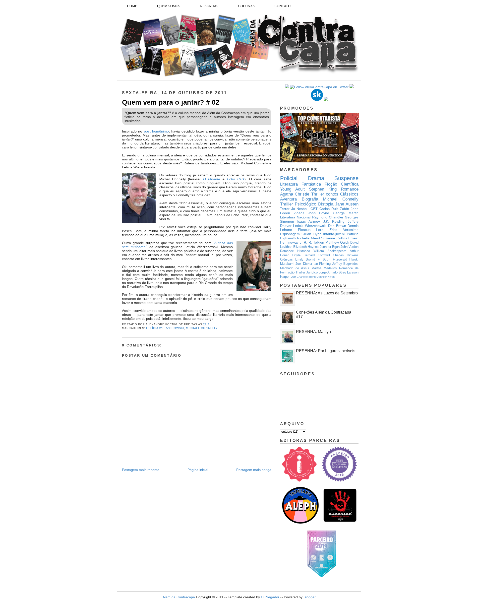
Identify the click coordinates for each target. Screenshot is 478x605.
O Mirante (211, 179)
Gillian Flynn (311, 234)
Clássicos (349, 194)
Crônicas (286, 259)
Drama (316, 178)
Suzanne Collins (334, 238)
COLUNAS (246, 6)
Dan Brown (337, 226)
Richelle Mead (308, 238)
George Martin (345, 213)
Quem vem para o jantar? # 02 (170, 102)
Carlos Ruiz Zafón (334, 209)
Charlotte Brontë (306, 276)
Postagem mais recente (140, 470)
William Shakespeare (329, 251)
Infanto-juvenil (334, 234)
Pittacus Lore (311, 230)
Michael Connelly (202, 328)
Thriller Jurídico (307, 272)
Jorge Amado (328, 272)
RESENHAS (209, 6)
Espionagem (290, 234)
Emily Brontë (305, 259)
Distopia (325, 204)
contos (332, 194)
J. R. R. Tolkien (312, 242)
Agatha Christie (294, 194)
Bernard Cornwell (316, 255)
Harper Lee (288, 276)
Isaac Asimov (308, 221)
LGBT (313, 209)
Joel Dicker (304, 264)
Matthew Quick (337, 242)
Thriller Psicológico (298, 204)
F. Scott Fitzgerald (332, 259)
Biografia (310, 199)
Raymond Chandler (327, 217)
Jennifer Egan (330, 247)
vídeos (299, 213)
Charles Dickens (345, 255)
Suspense (346, 178)
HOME (132, 6)
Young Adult (292, 189)
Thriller (317, 194)
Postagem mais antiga (253, 470)
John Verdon (349, 247)
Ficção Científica (341, 184)
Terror (285, 209)
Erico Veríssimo (344, 230)
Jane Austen (346, 204)
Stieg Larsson (348, 272)
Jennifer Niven (326, 276)
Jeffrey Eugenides (345, 264)
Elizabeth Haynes (306, 247)
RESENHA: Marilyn (313, 332)
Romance (349, 189)
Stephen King (323, 189)
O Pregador (270, 597)
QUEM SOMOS (168, 6)
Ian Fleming (322, 264)
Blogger (309, 597)
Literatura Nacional (295, 217)
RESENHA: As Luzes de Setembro (327, 293)
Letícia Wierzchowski (165, 328)
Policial (289, 178)
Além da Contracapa (179, 597)
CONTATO (283, 6)
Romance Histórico (295, 251)
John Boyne (318, 213)
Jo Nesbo (299, 209)
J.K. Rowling (334, 221)
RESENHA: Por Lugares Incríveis (325, 351)
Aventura (288, 199)
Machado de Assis (294, 268)
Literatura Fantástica (300, 184)
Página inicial (197, 470)
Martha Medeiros (324, 268)
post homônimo (156, 131)
